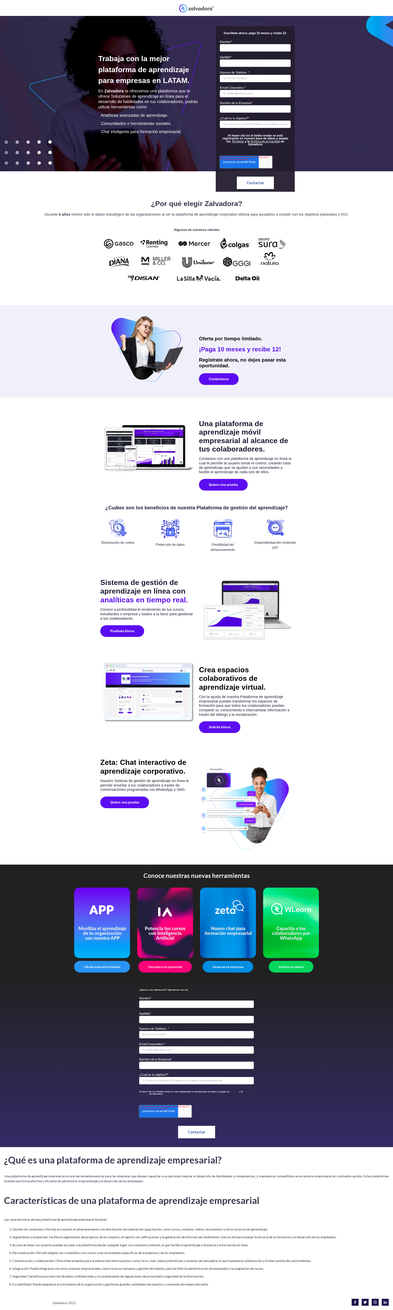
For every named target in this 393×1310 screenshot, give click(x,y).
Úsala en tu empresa (227, 967)
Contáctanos (219, 379)
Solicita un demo (291, 967)
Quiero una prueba (223, 484)
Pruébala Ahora (122, 631)
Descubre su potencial (165, 967)
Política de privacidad (265, 141)
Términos (238, 141)
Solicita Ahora (219, 727)
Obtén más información (102, 967)
